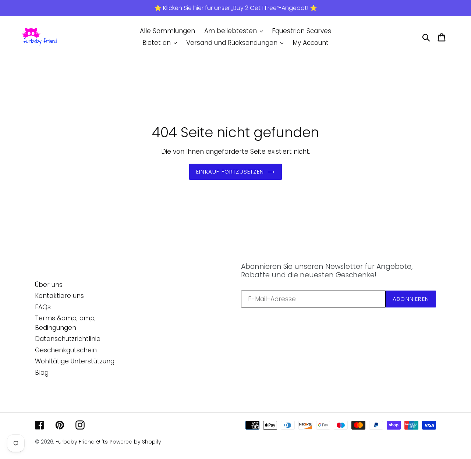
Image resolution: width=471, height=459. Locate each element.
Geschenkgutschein (66, 350)
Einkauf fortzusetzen (230, 171)
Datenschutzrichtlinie (67, 338)
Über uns (49, 284)
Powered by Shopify (135, 441)
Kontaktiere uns (59, 295)
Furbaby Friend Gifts (82, 441)
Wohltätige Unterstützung (74, 361)
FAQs (43, 307)
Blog (42, 372)
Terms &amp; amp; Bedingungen (65, 323)
